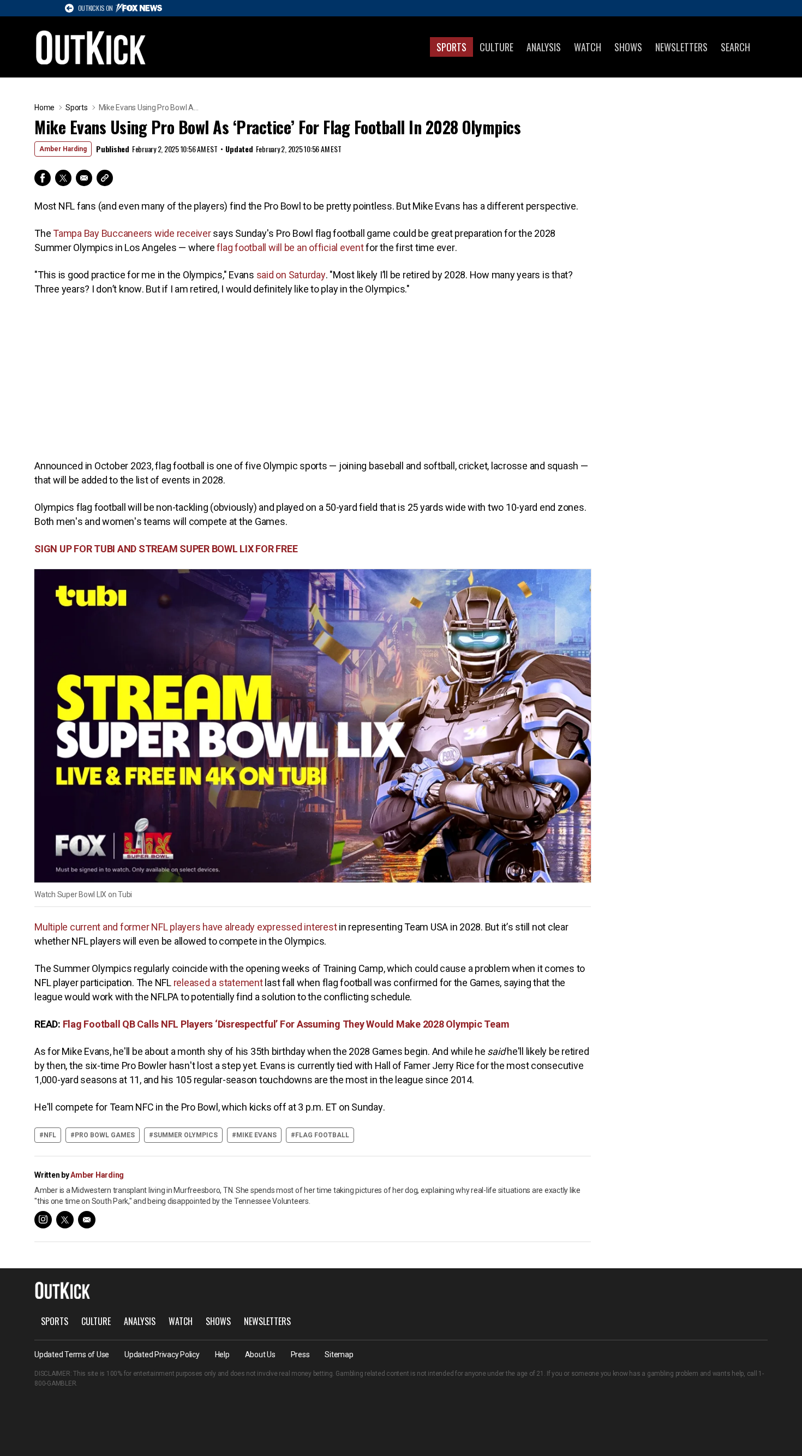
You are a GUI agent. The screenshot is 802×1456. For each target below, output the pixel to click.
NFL (50, 1135)
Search (735, 47)
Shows (628, 47)
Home (44, 107)
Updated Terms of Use (71, 1354)
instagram (43, 1219)
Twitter (63, 178)
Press (300, 1354)
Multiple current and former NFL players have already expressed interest (185, 927)
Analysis (543, 47)
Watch (587, 47)
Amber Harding (63, 149)
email (86, 1219)
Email (84, 178)
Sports (451, 47)
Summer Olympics (185, 1135)
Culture (496, 47)
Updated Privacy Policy (162, 1354)
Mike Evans (256, 1135)
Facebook (42, 178)
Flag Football (322, 1135)
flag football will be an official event (290, 247)
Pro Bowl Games (105, 1135)
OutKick (91, 46)
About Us (260, 1354)
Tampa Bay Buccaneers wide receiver (132, 233)
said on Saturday (291, 275)
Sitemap (339, 1354)
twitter (65, 1219)
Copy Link (105, 178)
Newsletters (681, 47)
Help (222, 1354)
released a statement (218, 982)
